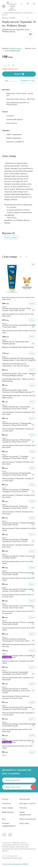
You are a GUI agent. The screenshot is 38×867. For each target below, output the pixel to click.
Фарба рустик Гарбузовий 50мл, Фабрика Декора (17, 347)
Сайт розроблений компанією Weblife (15, 864)
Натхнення (6, 803)
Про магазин (25, 799)
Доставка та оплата (27, 803)
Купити (17, 74)
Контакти (23, 808)
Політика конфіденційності (9, 824)
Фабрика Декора (15, 48)
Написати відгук (10, 238)
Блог (4, 819)
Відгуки (4, 307)
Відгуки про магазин (28, 819)
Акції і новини (7, 808)
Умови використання (25, 813)
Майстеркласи (8, 812)
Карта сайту (24, 823)
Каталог (5, 799)
